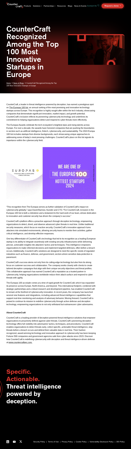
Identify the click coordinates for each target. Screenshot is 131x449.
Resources (61, 6)
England (72, 418)
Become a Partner (88, 415)
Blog (110, 415)
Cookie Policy (81, 442)
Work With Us (52, 427)
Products (27, 6)
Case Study (113, 427)
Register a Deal (87, 418)
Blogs (70, 6)
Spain (71, 421)
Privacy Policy (67, 442)
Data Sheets (113, 424)
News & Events (80, 6)
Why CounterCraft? (55, 418)
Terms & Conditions (55, 430)
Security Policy (39, 442)
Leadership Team (54, 424)
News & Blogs (18, 83)
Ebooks (111, 421)
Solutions (36, 6)
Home (8, 83)
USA (71, 415)
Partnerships (49, 6)
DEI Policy (120, 442)
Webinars (112, 418)
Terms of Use (53, 442)
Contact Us (92, 6)
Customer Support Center (92, 421)
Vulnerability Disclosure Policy (101, 442)
